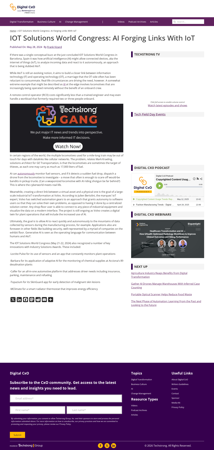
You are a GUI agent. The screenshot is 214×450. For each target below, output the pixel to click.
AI (64, 84)
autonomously (26, 173)
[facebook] (100, 445)
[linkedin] (113, 445)
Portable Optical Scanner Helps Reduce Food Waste (161, 294)
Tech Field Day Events (150, 114)
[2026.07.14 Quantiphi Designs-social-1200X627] (167, 221)
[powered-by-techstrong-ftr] (26, 445)
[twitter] (107, 445)
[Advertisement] (104, 338)
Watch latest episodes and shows (167, 105)
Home (13, 30)
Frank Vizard (54, 47)
